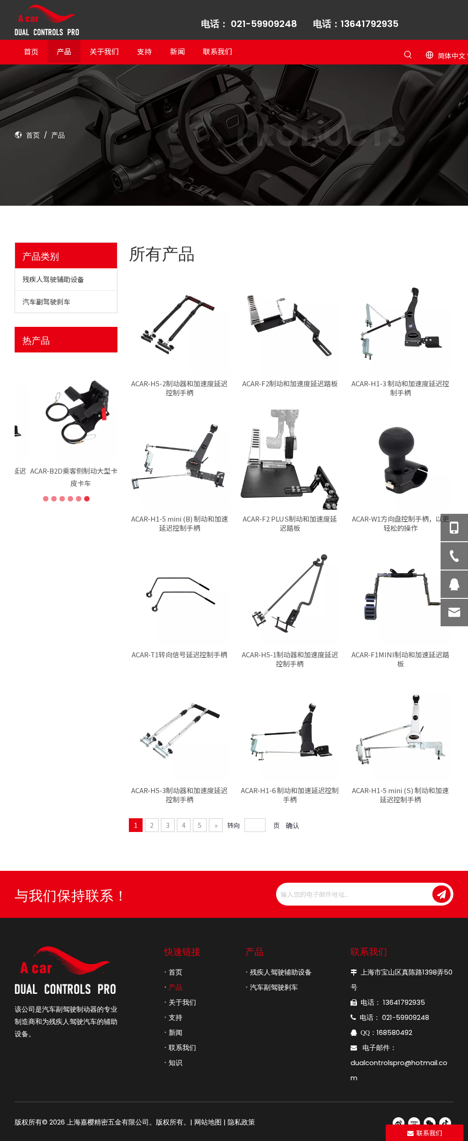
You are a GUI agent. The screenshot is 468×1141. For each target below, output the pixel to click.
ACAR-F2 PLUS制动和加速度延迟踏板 (290, 523)
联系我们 (182, 1047)
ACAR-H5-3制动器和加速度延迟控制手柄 (179, 795)
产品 (175, 987)
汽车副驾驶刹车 (46, 301)
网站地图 (208, 1122)
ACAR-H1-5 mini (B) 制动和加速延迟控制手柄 (179, 523)
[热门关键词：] (408, 55)
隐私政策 (241, 1122)
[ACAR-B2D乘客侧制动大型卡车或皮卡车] (66, 410)
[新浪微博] (398, 1122)
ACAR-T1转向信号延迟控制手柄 (179, 654)
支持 (175, 1017)
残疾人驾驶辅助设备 (53, 279)
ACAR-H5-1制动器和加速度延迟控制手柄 (290, 659)
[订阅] (441, 894)
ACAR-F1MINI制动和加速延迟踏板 (400, 659)
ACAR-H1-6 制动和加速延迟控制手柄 (290, 795)
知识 (175, 1062)
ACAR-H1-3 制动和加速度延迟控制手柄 (400, 388)
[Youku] (414, 1122)
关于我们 (182, 1002)
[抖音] (445, 1122)
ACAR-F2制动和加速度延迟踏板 (290, 383)
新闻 (175, 1032)
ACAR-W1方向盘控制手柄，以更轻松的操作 (400, 523)
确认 (292, 825)
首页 (175, 972)
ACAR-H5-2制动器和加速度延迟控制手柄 (179, 388)
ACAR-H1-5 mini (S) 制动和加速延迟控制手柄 (400, 795)
